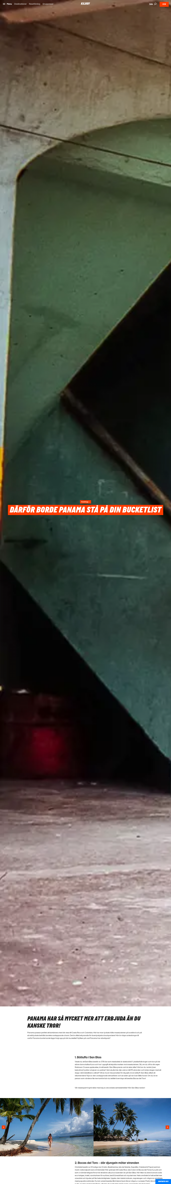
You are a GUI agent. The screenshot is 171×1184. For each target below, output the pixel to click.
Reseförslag (34, 4)
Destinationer (20, 4)
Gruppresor (48, 4)
